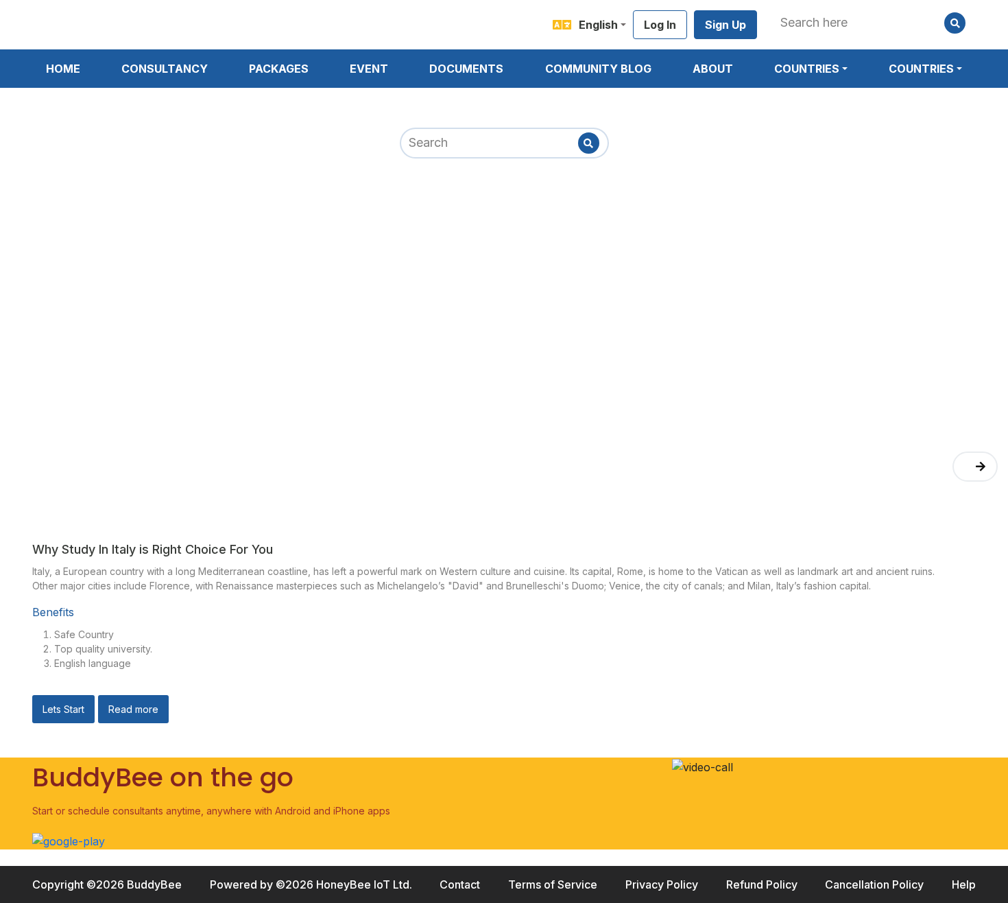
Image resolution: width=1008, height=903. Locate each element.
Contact (460, 884)
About (713, 68)
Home (63, 68)
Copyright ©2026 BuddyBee (107, 884)
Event (369, 68)
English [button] (598, 25)
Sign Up (725, 25)
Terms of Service (552, 884)
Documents (466, 68)
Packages (279, 68)
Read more (133, 709)
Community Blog (598, 68)
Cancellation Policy (874, 884)
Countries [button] (806, 68)
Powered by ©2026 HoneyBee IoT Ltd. (311, 884)
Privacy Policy (661, 884)
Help (964, 884)
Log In (660, 25)
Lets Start (63, 709)
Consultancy (164, 68)
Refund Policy (761, 884)
